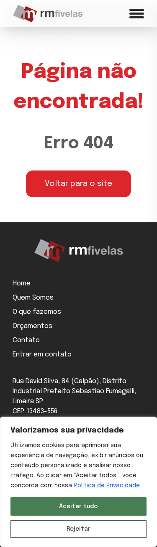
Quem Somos (33, 297)
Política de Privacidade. (107, 485)
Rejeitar (78, 529)
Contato (26, 340)
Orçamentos (32, 326)
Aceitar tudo (78, 506)
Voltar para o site (78, 184)
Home (22, 283)
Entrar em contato (42, 354)
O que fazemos (37, 311)
